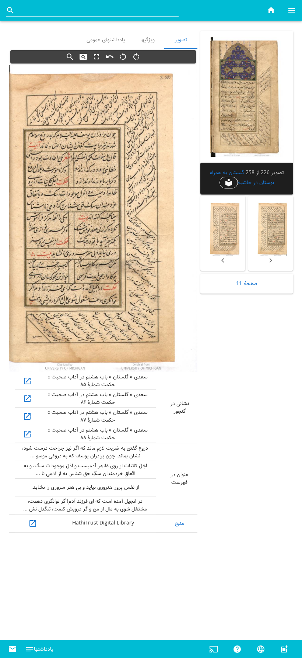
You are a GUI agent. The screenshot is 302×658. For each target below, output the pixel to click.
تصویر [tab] (181, 40)
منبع (179, 523)
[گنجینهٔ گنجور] (271, 10)
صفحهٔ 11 (246, 284)
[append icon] (10, 10)
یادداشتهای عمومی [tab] (106, 40)
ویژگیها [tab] (148, 40)
